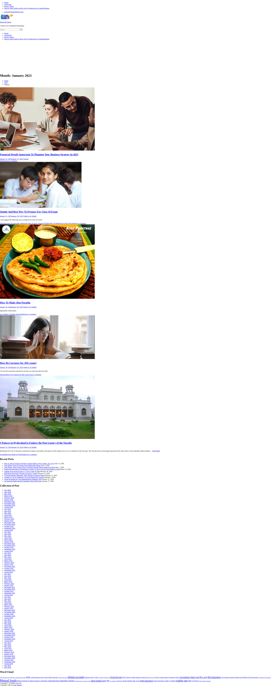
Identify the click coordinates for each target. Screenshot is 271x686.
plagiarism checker (66, 681)
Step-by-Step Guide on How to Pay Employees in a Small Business (26, 8)
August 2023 (8, 551)
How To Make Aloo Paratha (15, 302)
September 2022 (9, 570)
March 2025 (8, 517)
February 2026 (9, 498)
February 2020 (9, 629)
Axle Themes (17, 685)
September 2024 (9, 528)
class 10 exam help (13, 223)
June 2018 (7, 667)
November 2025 (9, 503)
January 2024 (8, 542)
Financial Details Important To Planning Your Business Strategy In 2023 (39, 154)
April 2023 (8, 559)
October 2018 (8, 660)
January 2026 (8, 500)
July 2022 (7, 574)
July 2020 (7, 620)
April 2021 (8, 603)
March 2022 (8, 582)
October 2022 (8, 568)
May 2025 (7, 513)
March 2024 (8, 540)
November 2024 (9, 524)
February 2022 (9, 584)
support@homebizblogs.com (13, 12)
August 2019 (8, 641)
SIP (107, 681)
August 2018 (8, 664)
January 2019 (8, 654)
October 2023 (8, 547)
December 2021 (9, 587)
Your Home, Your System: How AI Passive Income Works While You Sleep (29, 467)
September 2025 (9, 505)
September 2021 (9, 593)
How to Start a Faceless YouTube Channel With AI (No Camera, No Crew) (29, 463)
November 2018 (9, 658)
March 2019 (8, 650)
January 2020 (8, 631)
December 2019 (9, 633)
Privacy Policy (9, 6)
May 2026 (7, 494)
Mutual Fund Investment (250, 677)
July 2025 (7, 509)
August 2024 (8, 530)
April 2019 (8, 648)
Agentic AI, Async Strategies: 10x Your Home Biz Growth (24, 477)
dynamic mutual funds (104, 677)
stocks (138, 681)
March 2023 (8, 561)
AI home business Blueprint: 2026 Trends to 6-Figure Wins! (24, 475)
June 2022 (7, 576)
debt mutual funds (63, 677)
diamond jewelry (89, 677)
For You (2, 314)
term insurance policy (161, 681)
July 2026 (7, 490)
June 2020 (7, 622)
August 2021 (8, 595)
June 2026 (7, 492)
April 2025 (8, 515)
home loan (145, 677)
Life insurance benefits (228, 677)
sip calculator (113, 681)
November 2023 (9, 545)
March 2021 (8, 604)
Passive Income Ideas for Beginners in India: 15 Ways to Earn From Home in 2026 (32, 469)
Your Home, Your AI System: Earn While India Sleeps (22, 465)
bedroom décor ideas (20, 677)
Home (6, 2)
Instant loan (151, 677)
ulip (189, 681)
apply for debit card (5, 677)
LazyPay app (201, 677)
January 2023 (8, 564)
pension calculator (41, 681)
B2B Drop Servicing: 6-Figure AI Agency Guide (20, 473)
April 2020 (8, 625)
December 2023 (9, 543)
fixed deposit (116, 677)
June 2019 (7, 645)
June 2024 (7, 534)
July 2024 (7, 532)
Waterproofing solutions (205, 681)
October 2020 (8, 614)
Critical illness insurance (51, 677)
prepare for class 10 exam (28, 223)
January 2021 (8, 608)
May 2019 (7, 646)
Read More (156, 451)
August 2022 (8, 572)
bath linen (12, 677)
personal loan (53, 681)
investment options (173, 677)
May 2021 (7, 601)
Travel (2, 454)
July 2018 (7, 666)
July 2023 (7, 553)
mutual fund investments (265, 677)
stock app (119, 681)
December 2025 (9, 502)
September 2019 (9, 639)
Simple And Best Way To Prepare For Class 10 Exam (29, 211)
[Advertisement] (135, 56)
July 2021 (7, 597)
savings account (86, 681)
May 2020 (7, 624)
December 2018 (9, 656)
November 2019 (9, 635)
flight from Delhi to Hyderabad (14, 454)
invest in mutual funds (161, 677)
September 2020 (9, 616)
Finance (2, 161)
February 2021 (9, 606)
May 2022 (7, 578)
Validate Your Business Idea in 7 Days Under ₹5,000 (22, 471)
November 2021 (9, 589)
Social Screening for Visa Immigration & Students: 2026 (23, 479)
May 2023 (7, 557)
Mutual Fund (239, 677)
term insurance (146, 680)
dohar (96, 677)
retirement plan (78, 681)
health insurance (136, 677)
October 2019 (8, 637)
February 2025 (9, 519)
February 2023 (9, 563)
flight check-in (126, 677)
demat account (76, 677)
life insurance (214, 677)
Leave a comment (11, 161)
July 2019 (7, 643)
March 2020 (8, 627)
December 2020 (9, 610)
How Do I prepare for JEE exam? (18, 363)
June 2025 (7, 511)
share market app (98, 680)
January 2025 (8, 521)
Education (3, 223)
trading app (182, 680)
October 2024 (8, 526)
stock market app (129, 681)
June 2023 (7, 555)
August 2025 (8, 507)
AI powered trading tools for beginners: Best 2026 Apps (23, 481)
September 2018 (9, 662)
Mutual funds (8, 680)
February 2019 (9, 652)
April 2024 (8, 538)
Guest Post (7, 4)
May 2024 (7, 536)
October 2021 (8, 591)
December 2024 (9, 522)
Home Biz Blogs (5, 22)
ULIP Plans (195, 681)
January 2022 (8, 585)
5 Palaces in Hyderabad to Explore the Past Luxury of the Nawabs (36, 442)
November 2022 (9, 566)
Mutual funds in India (25, 681)
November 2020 (9, 612)
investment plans (187, 677)
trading (173, 681)
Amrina (25, 159)
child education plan (37, 677)
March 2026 (8, 496)
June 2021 (7, 599)
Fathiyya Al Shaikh (30, 216)
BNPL (28, 677)
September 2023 (9, 549)
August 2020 (8, 618)
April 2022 (8, 580)
